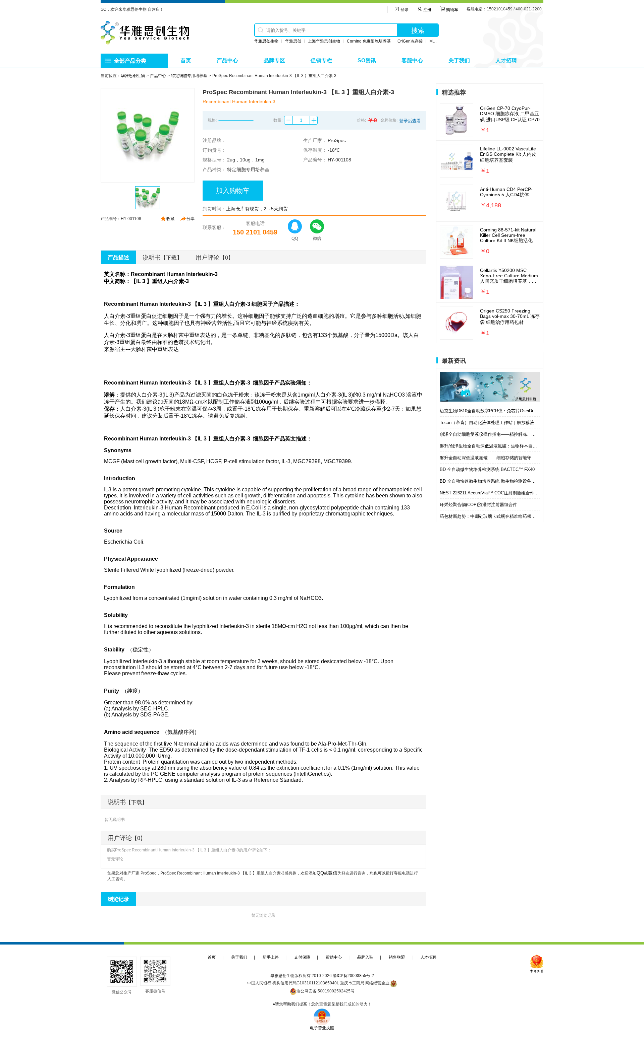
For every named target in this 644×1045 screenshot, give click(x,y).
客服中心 (412, 60)
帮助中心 (334, 957)
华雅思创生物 (266, 41)
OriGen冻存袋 (410, 41)
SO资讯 (367, 60)
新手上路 (271, 957)
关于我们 (459, 60)
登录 (404, 9)
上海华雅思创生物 (324, 41)
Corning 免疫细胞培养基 (369, 41)
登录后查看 (410, 120)
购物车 (451, 9)
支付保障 (302, 957)
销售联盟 (397, 957)
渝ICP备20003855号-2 (353, 975)
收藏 (170, 218)
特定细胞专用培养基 (189, 75)
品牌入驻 (365, 957)
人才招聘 (506, 60)
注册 (426, 9)
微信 (332, 873)
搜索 (418, 30)
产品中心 (227, 60)
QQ (320, 873)
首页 (185, 60)
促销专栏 (321, 60)
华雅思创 (293, 41)
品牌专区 (274, 60)
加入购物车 (233, 190)
